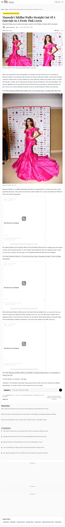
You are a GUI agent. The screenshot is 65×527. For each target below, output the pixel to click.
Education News (21, 522)
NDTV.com (58, 2)
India (37, 395)
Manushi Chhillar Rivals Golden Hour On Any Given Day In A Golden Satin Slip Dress (35, 90)
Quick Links (6, 519)
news (27, 395)
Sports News (38, 522)
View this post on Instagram (11, 223)
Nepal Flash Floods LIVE (48, 522)
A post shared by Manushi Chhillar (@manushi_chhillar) (24, 243)
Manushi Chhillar (52, 396)
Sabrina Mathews (10, 27)
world (5, 396)
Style (17, 27)
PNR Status (13, 522)
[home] (9, 2)
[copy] (62, 30)
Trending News (6, 428)
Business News (30, 522)
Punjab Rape (58, 522)
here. (25, 379)
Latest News (9, 395)
